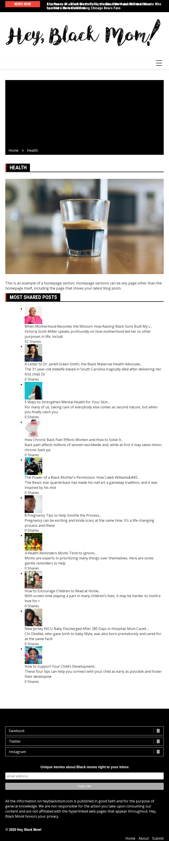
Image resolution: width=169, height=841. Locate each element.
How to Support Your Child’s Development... (60, 666)
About (144, 838)
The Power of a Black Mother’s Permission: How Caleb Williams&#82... (82, 477)
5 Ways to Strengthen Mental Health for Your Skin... (67, 402)
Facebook (17, 730)
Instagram (17, 751)
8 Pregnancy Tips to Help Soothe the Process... (63, 515)
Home (130, 838)
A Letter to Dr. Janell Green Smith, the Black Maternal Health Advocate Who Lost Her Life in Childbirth (104, 6)
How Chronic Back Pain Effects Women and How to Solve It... (74, 439)
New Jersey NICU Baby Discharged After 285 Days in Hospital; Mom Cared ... (87, 628)
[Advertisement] (84, 115)
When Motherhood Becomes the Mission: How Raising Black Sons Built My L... (88, 326)
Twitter (15, 741)
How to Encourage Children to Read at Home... (62, 591)
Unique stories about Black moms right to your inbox (84, 767)
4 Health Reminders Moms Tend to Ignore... (60, 553)
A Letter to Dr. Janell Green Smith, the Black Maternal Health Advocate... (83, 364)
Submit (158, 838)
